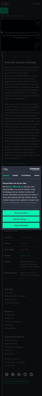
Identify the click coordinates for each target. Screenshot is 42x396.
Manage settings (19, 219)
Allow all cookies (21, 213)
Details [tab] (15, 175)
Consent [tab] (6, 175)
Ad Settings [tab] (26, 175)
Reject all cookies (21, 225)
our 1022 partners (16, 187)
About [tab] (36, 175)
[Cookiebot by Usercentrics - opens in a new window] (29, 169)
